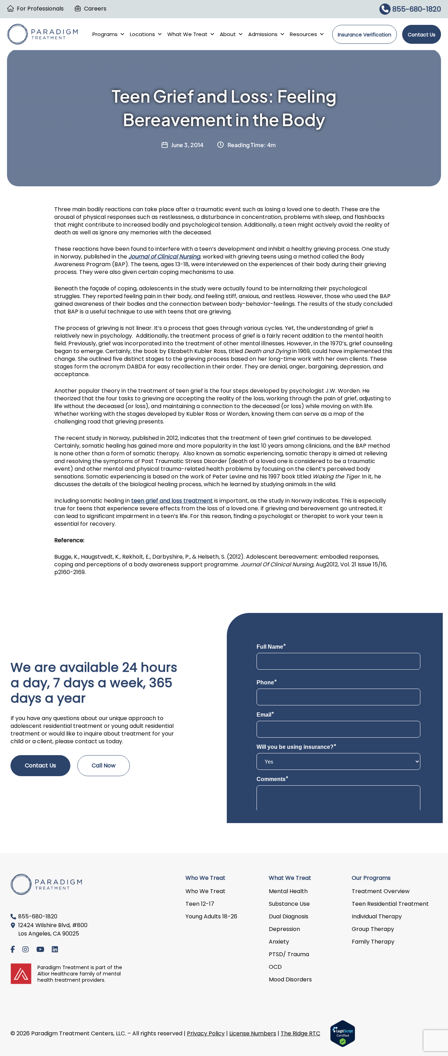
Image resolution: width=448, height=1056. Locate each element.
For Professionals (40, 9)
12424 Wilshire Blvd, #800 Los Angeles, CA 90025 (53, 929)
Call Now (103, 765)
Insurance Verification (364, 34)
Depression (284, 929)
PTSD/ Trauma (289, 954)
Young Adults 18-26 (211, 916)
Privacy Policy (206, 1033)
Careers (95, 9)
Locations (142, 34)
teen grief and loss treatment (172, 501)
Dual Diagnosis (288, 916)
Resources (303, 34)
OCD (275, 967)
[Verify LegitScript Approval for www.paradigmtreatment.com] (342, 1033)
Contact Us (421, 34)
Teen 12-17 (200, 904)
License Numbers (252, 1033)
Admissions (263, 34)
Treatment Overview (381, 891)
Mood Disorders (290, 979)
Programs (105, 34)
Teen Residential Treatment (390, 904)
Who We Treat (205, 891)
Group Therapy (373, 929)
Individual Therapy (377, 916)
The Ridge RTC (300, 1033)
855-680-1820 (416, 9)
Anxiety (279, 942)
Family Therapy (373, 942)
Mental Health (288, 891)
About (228, 34)
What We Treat (187, 34)
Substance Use (289, 904)
